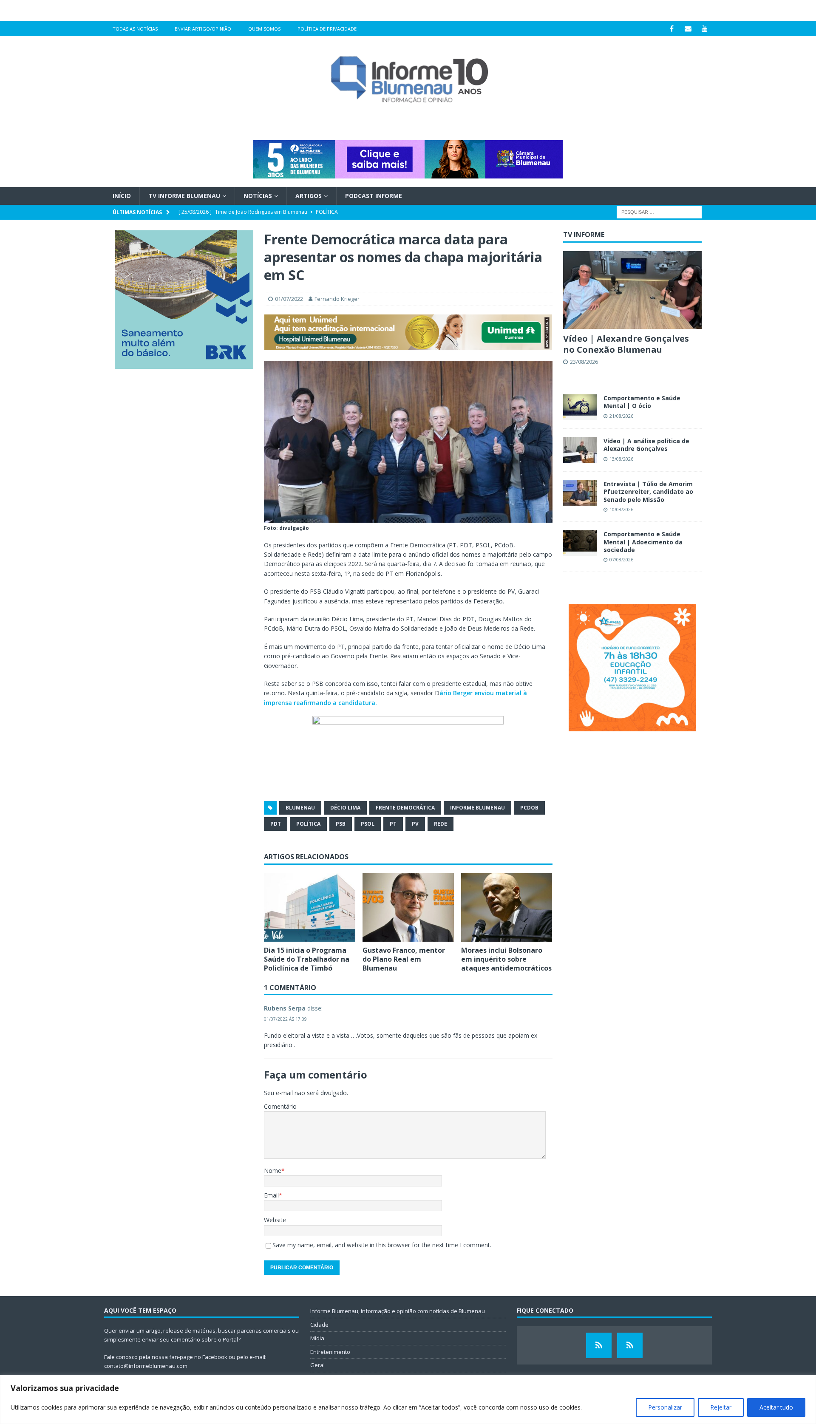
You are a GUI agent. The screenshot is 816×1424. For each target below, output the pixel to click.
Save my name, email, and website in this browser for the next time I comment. (381, 1245)
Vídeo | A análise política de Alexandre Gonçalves (646, 445)
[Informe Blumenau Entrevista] (630, 1345)
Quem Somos (264, 28)
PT (393, 823)
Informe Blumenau (477, 807)
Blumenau (300, 807)
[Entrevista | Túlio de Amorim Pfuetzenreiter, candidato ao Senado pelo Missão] (580, 493)
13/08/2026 (621, 459)
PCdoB (529, 807)
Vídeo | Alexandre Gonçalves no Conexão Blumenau (626, 344)
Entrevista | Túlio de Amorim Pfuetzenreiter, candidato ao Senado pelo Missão (648, 491)
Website (275, 1220)
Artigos (308, 196)
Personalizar (665, 1407)
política (308, 823)
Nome (272, 1170)
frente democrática (405, 807)
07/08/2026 (621, 559)
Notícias (258, 196)
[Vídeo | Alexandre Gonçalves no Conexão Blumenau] (632, 290)
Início (122, 196)
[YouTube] (704, 28)
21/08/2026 (621, 416)
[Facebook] (671, 28)
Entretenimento (330, 1352)
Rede (440, 823)
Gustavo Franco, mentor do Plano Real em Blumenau (404, 959)
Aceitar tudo (776, 1407)
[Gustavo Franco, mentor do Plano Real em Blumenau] (408, 907)
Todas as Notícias (135, 28)
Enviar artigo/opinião (203, 28)
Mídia (317, 1338)
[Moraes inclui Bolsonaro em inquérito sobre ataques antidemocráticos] (506, 907)
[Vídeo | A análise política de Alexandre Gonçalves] (580, 450)
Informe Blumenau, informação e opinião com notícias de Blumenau (397, 1311)
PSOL (367, 823)
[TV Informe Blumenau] (599, 1345)
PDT (275, 823)
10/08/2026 (621, 509)
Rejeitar (720, 1407)
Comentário (280, 1106)
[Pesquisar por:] (659, 212)
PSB (341, 823)
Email (271, 1195)
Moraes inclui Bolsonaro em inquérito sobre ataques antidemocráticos (506, 959)
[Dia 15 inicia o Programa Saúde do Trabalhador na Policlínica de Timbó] (309, 907)
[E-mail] (688, 28)
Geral (317, 1365)
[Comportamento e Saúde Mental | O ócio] (580, 407)
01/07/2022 (289, 299)
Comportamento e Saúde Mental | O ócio (642, 402)
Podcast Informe (373, 196)
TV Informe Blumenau (184, 196)
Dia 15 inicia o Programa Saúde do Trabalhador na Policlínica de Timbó (306, 959)
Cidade (319, 1324)
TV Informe (583, 234)
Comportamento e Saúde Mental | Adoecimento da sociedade (643, 541)
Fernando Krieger (337, 299)
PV (415, 823)
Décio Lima (345, 807)
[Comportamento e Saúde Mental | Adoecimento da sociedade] (580, 543)
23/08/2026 (584, 361)
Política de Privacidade (327, 28)
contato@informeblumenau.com (145, 1366)
